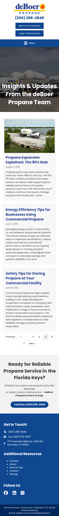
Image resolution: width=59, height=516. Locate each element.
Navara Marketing (29, 510)
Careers (14, 470)
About (12, 464)
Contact (14, 461)
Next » (32, 343)
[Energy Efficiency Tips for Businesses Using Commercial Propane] (29, 234)
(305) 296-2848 (29, 17)
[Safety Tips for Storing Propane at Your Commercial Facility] (29, 299)
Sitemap (39, 507)
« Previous (10, 336)
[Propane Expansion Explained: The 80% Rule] (29, 159)
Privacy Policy (27, 507)
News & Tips (16, 467)
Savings (13, 474)
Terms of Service (11, 507)
